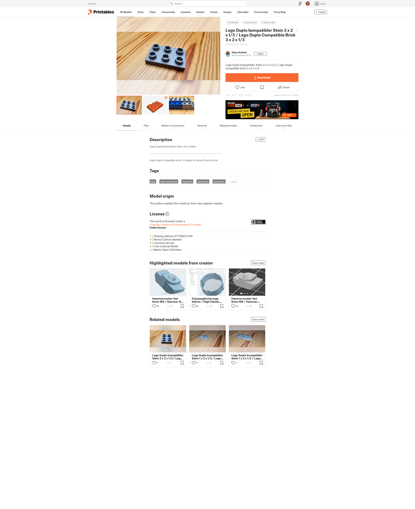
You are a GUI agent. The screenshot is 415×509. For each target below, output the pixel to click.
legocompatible (168, 181)
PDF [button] (261, 139)
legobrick (187, 181)
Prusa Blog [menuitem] (280, 12)
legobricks (219, 181)
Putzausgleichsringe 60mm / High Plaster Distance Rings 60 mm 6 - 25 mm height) (206, 300)
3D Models (233, 22)
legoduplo (202, 181)
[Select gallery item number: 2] (165, 293)
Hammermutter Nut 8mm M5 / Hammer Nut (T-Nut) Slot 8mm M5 (168, 300)
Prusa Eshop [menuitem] (261, 12)
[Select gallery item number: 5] (173, 293)
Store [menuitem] (140, 12)
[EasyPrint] (300, 3)
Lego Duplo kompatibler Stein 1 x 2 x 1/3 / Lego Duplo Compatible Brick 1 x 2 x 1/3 (207, 357)
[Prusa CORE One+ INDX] (261, 109)
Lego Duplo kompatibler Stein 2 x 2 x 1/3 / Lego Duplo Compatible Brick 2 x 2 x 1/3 (168, 357)
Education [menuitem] (243, 12)
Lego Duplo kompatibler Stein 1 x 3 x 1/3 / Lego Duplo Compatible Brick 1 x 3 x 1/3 (247, 357)
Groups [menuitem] (227, 12)
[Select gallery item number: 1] (162, 293)
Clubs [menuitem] (152, 12)
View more (258, 262)
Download (263, 77)
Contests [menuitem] (185, 12)
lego (152, 181)
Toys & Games (251, 22)
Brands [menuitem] (200, 12)
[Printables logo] (101, 12)
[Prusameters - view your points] (308, 3)
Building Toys (269, 22)
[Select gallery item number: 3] (168, 293)
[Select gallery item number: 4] (170, 293)
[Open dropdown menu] (297, 30)
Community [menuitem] (168, 12)
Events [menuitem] (214, 12)
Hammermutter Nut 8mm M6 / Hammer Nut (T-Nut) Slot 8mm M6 (245, 300)
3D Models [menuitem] (126, 12)
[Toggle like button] (154, 306)
